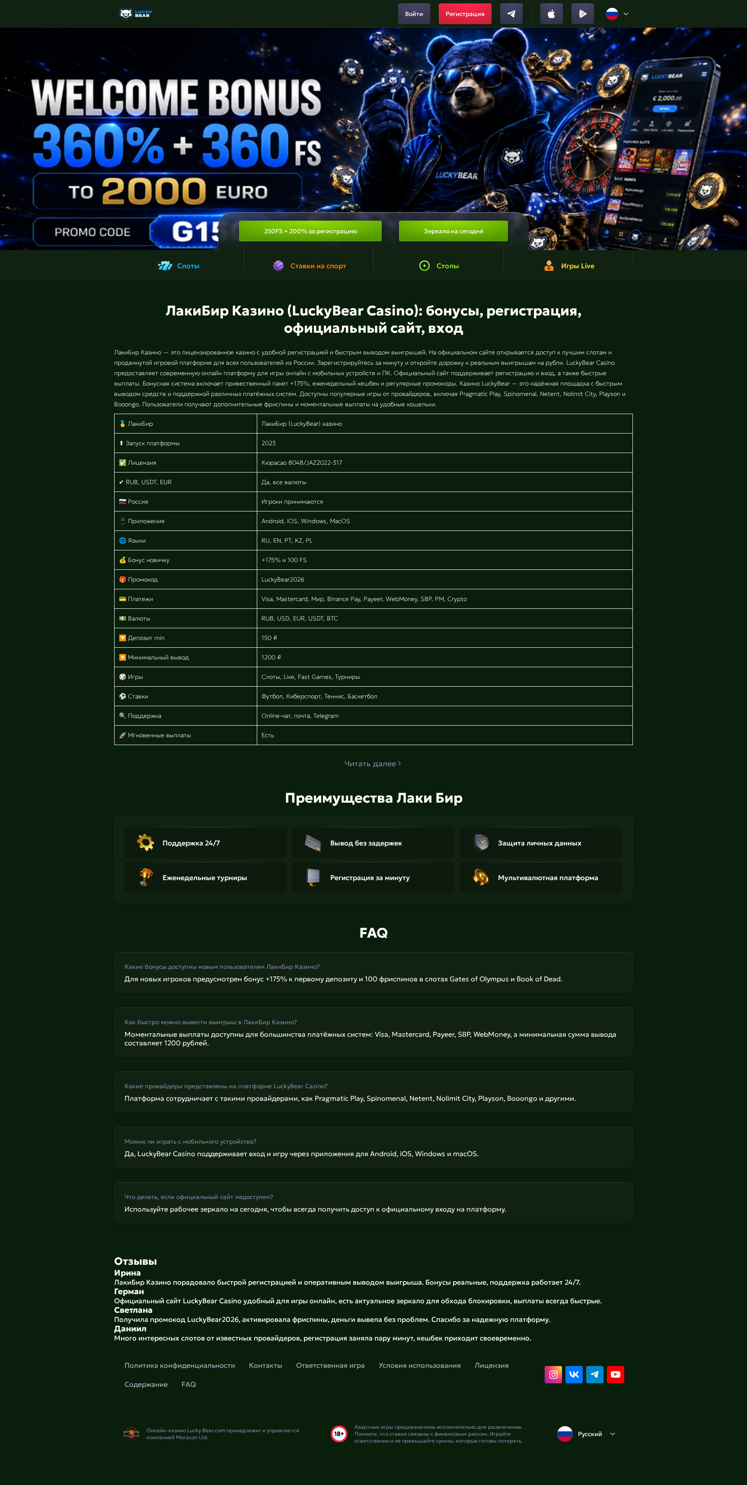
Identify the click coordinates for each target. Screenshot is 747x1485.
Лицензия (492, 1365)
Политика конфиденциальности (179, 1365)
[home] (136, 14)
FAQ (189, 1384)
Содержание (146, 1384)
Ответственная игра (330, 1365)
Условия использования (420, 1365)
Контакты (265, 1365)
